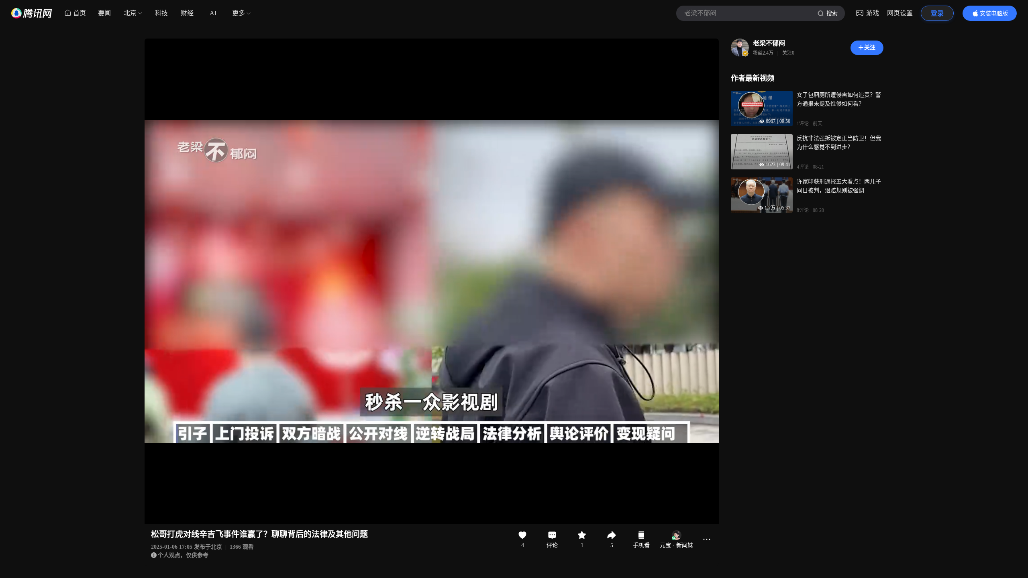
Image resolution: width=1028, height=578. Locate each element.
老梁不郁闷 (769, 43)
